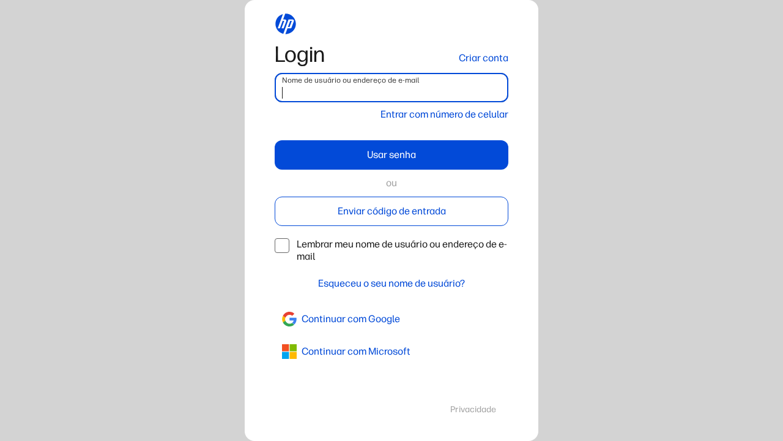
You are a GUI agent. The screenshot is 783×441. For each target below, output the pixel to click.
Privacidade (473, 409)
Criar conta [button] (483, 58)
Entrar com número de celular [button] (444, 114)
